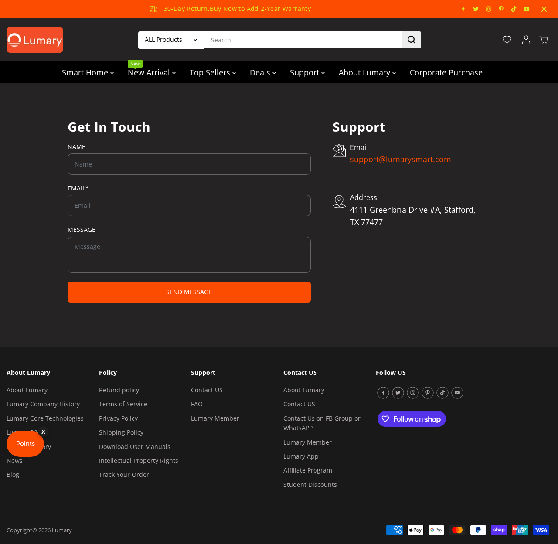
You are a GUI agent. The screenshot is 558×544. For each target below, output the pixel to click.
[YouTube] (526, 9)
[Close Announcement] (544, 9)
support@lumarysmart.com (400, 159)
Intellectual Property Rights (138, 460)
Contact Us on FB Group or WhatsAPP (322, 423)
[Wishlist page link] (507, 39)
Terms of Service (123, 404)
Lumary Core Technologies (45, 418)
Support (305, 72)
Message (81, 229)
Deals (261, 72)
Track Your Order (124, 474)
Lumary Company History (43, 404)
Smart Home (86, 72)
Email (78, 188)
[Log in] (526, 40)
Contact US (207, 390)
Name (76, 147)
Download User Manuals (134, 446)
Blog (13, 474)
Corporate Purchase (446, 72)
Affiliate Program (307, 470)
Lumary (62, 530)
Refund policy (119, 390)
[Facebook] (463, 9)
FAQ (197, 404)
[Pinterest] (501, 9)
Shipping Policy (121, 432)
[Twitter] (476, 9)
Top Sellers (211, 72)
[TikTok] (514, 9)
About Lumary (365, 72)
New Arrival (150, 69)
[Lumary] (35, 40)
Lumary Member (215, 418)
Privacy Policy (118, 418)
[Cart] (543, 40)
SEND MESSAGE (189, 292)
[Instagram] (488, 9)
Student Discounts (310, 484)
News (15, 460)
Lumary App (301, 456)
